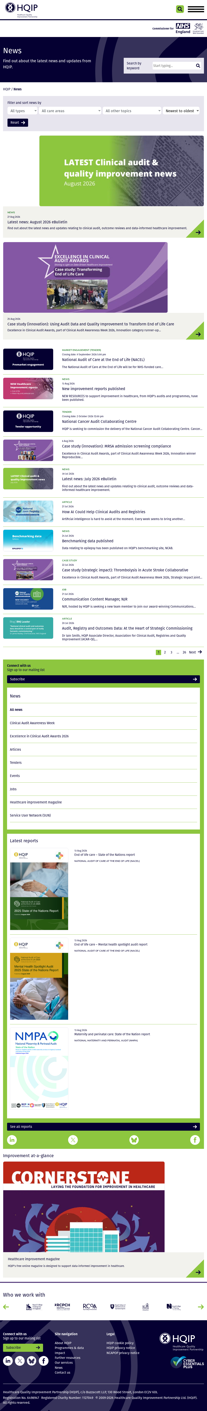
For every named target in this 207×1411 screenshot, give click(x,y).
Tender (67, 411)
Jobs (13, 789)
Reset (15, 122)
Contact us (62, 1372)
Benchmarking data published (87, 541)
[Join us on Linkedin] (8, 1360)
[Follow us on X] (20, 1360)
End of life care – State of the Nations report (104, 854)
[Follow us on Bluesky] (31, 1360)
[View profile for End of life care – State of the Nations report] (39, 889)
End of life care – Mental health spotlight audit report (110, 944)
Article (67, 501)
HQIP (6, 89)
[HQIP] (181, 1342)
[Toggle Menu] (196, 9)
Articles (15, 749)
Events (15, 775)
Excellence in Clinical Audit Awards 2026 (39, 736)
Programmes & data (69, 1347)
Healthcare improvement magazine (36, 802)
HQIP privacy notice (121, 1347)
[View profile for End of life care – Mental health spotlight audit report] (39, 979)
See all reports (21, 1126)
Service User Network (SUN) (30, 815)
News (11, 212)
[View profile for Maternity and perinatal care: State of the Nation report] (39, 1068)
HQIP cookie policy (120, 1342)
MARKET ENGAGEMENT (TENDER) (81, 349)
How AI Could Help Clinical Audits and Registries (103, 512)
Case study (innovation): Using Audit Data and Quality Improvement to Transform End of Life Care (90, 324)
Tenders (16, 762)
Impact (60, 1352)
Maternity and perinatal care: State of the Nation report (112, 1034)
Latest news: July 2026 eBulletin (89, 479)
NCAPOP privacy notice (123, 1352)
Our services (64, 1362)
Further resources (67, 1357)
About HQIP (63, 1342)
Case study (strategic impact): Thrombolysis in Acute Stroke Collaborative (125, 570)
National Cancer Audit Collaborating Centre (99, 421)
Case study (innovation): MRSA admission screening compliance (116, 446)
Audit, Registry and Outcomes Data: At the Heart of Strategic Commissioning (127, 628)
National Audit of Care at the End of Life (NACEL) (103, 359)
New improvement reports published (93, 389)
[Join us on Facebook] (44, 1360)
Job (64, 589)
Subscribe (17, 679)
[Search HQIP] (180, 9)
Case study (69, 560)
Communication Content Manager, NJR (94, 599)
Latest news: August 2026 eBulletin (37, 222)
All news (16, 709)
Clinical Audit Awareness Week (32, 723)
